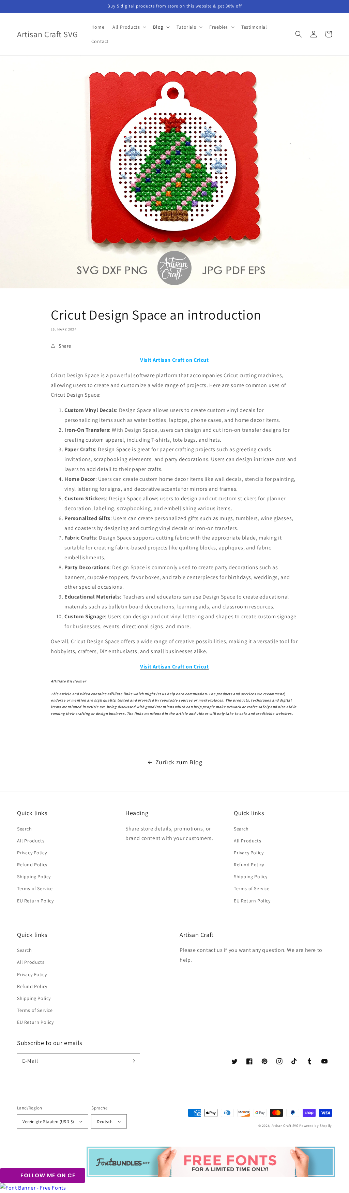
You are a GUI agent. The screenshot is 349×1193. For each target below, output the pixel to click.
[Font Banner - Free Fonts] (33, 1187)
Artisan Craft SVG (285, 1125)
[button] (298, 34)
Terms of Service (35, 888)
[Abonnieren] (132, 1061)
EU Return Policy (35, 901)
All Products (30, 841)
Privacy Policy (32, 853)
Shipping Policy (34, 876)
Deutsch (104, 1121)
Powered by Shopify (315, 1125)
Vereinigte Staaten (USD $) (48, 1121)
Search (24, 829)
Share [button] (65, 346)
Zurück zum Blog (178, 762)
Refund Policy (32, 864)
